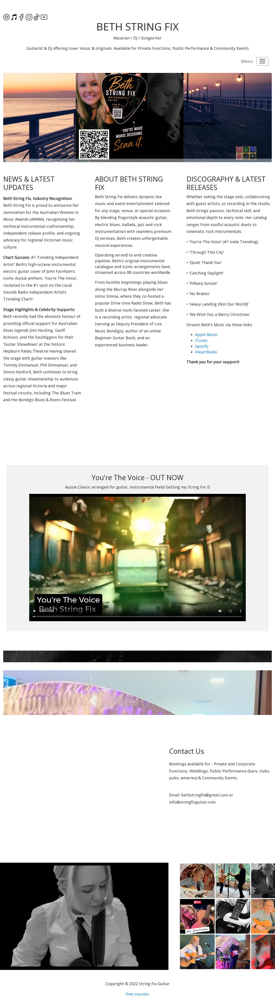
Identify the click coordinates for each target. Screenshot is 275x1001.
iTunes (201, 340)
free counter (137, 993)
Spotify (201, 346)
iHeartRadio (206, 351)
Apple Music (206, 334)
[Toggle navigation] (262, 61)
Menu (247, 61)
